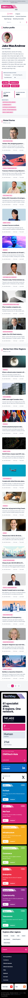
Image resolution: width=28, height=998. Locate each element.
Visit (5, 799)
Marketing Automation (18, 18)
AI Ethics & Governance (9, 107)
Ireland (23, 935)
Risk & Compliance (8, 112)
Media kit (12, 799)
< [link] (9, 686)
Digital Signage (7, 18)
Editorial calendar (7, 963)
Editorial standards (8, 966)
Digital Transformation (9, 109)
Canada (12, 935)
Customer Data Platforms (8, 16)
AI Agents (17, 13)
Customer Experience (21, 16)
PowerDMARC (4, 996)
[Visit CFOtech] (11, 785)
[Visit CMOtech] (11, 806)
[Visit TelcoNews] (11, 911)
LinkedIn (7, 85)
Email (6, 82)
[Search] (20, 22)
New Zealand (7, 939)
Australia (6, 935)
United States (7, 942)
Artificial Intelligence (9, 102)
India (18, 935)
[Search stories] (26, 949)
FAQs (4, 970)
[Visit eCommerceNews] (11, 848)
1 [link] (12, 686)
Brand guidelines (7, 956)
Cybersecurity (7, 104)
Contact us (13, 82)
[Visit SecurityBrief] (11, 890)
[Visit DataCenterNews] (11, 827)
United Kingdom (16, 939)
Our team (14, 85)
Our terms (5, 980)
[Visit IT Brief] (11, 869)
